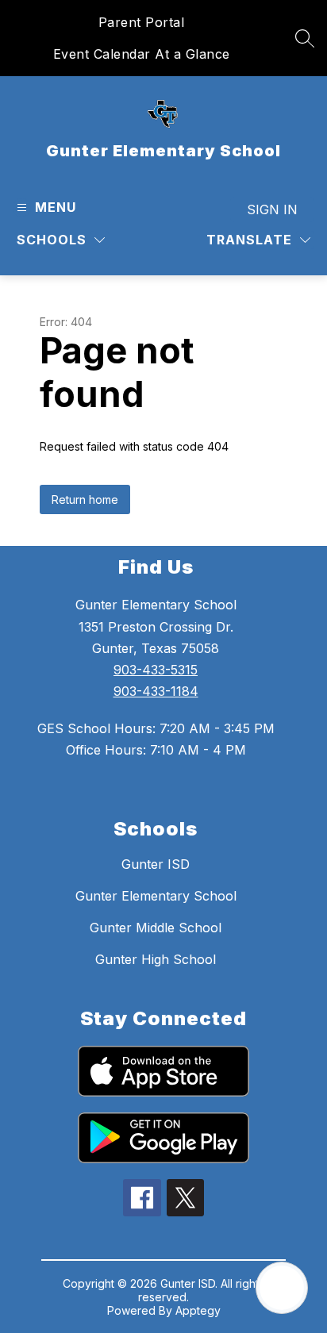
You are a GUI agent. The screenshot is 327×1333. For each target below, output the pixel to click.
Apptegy (198, 1310)
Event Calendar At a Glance (141, 54)
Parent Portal (141, 22)
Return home (85, 499)
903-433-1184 (155, 691)
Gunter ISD (155, 864)
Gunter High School (155, 959)
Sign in (272, 209)
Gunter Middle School (155, 927)
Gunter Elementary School (156, 896)
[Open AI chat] (282, 1288)
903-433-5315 (155, 670)
